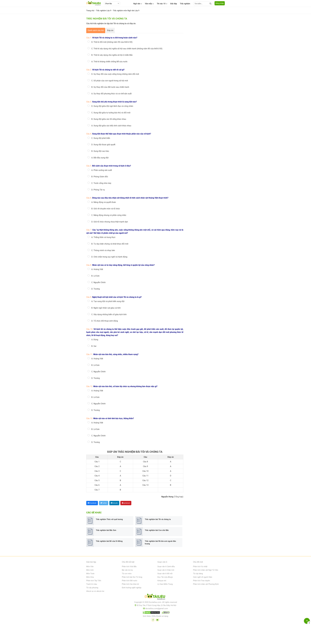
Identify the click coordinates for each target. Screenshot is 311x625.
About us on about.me (95, 591)
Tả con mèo (127, 573)
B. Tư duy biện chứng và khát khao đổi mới (109, 244)
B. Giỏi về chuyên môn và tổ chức (105, 208)
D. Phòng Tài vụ (98, 190)
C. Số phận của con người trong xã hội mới (109, 80)
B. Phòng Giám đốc (99, 176)
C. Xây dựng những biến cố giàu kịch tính (109, 314)
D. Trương (95, 289)
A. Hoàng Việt (97, 269)
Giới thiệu (147, 616)
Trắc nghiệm (185, 4)
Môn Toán (90, 573)
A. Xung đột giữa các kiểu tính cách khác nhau (111, 125)
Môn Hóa (90, 577)
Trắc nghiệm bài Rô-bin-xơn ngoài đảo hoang (160, 542)
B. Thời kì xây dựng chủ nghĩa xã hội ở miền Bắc (112, 55)
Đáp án (110, 30)
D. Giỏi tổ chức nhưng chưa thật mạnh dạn (109, 222)
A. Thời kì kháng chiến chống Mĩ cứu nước (109, 61)
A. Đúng (94, 339)
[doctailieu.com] (155, 597)
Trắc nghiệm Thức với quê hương (109, 519)
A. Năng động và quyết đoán (103, 202)
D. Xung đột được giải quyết (103, 144)
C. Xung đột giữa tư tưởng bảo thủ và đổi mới (110, 113)
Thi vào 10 (161, 4)
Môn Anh (90, 570)
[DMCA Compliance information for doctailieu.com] (165, 613)
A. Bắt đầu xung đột (99, 158)
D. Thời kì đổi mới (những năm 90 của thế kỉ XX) (112, 42)
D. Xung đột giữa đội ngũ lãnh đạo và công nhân (112, 106)
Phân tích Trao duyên (201, 580)
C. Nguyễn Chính (98, 282)
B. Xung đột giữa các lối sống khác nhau (108, 119)
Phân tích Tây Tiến (93, 580)
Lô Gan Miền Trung (165, 584)
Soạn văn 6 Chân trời (165, 570)
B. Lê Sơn (95, 276)
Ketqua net (161, 580)
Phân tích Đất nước (129, 580)
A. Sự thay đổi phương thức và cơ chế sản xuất (111, 93)
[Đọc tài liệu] (153, 619)
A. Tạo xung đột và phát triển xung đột (107, 301)
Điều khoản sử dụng (160, 616)
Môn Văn (90, 566)
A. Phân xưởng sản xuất (101, 170)
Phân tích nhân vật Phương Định (206, 584)
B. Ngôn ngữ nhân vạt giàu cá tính (106, 308)
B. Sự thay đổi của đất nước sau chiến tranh (110, 87)
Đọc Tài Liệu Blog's (165, 577)
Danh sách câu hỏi (96, 30)
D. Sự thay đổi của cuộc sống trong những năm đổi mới (115, 74)
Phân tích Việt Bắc (129, 566)
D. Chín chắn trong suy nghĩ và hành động (109, 257)
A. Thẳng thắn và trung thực (103, 237)
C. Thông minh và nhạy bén (103, 250)
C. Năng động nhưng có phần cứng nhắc (108, 215)
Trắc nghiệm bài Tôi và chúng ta (158, 519)
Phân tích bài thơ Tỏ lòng (132, 577)
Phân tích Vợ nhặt (200, 566)
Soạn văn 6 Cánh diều (166, 566)
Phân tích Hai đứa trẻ (130, 584)
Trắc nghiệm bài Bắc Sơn (106, 530)
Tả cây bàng (198, 573)
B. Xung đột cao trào (100, 151)
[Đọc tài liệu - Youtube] (157, 619)
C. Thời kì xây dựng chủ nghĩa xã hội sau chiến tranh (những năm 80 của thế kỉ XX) (126, 48)
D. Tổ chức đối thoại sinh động (104, 321)
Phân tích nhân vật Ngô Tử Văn (205, 570)
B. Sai (93, 346)
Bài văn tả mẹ (127, 570)
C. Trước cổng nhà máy (101, 183)
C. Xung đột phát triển (100, 138)
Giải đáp (173, 4)
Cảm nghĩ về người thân (202, 577)
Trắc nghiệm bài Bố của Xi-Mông (109, 541)
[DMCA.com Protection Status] (150, 613)
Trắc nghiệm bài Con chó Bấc (157, 530)
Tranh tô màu (91, 584)
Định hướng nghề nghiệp (131, 588)
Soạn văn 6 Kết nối (165, 573)
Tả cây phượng (92, 588)
